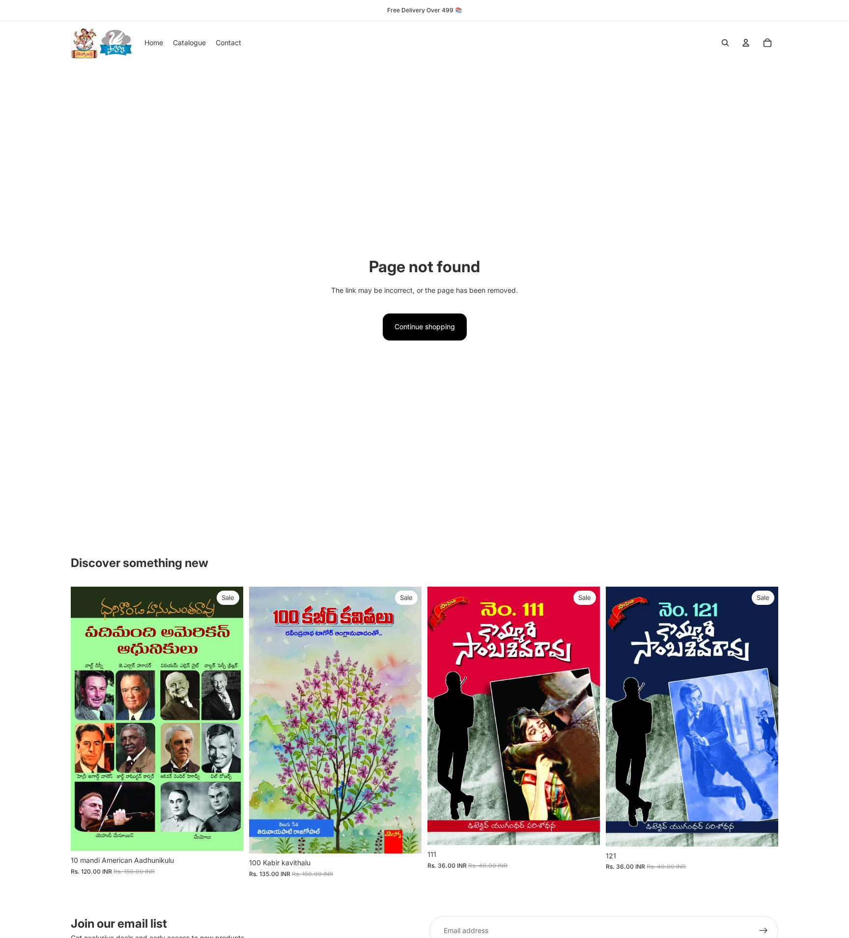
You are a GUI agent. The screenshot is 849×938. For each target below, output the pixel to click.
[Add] (228, 836)
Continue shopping (425, 326)
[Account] (746, 43)
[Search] (725, 43)
